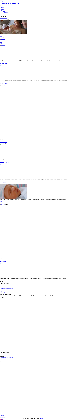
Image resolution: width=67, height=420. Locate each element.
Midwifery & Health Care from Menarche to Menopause (10, 3)
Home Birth (4, 11)
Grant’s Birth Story (3, 261)
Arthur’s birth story (3, 37)
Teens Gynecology (5, 8)
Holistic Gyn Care (3, 7)
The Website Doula (41, 418)
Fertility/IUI (2, 9)
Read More (1, 36)
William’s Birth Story (4, 43)
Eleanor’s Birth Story (4, 202)
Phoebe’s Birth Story (3, 142)
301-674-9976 (3, 284)
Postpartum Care (3, 10)
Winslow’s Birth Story (4, 18)
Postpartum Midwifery (5, 12)
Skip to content (1, 0)
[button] (1, 419)
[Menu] (0, 5)
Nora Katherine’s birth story (5, 162)
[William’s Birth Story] (13, 59)
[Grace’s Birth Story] (13, 198)
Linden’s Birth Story (3, 63)
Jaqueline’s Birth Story (4, 83)
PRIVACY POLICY (2, 292)
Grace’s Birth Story (3, 182)
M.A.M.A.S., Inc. (3, 1)
